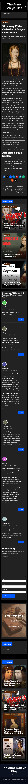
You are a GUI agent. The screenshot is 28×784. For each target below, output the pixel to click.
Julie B (4, 307)
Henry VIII (6, 206)
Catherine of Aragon (19, 36)
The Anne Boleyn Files (14, 6)
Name (4, 579)
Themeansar (14, 782)
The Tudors (7, 667)
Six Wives (5, 22)
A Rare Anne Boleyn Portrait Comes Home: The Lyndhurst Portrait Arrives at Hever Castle (13, 732)
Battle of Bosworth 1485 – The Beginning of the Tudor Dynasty (14, 683)
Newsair (22, 779)
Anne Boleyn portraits (10, 718)
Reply (21, 319)
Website (4, 589)
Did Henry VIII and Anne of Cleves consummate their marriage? (13, 226)
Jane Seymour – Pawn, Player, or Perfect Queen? (13, 284)
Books (6, 739)
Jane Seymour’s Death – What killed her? (13, 255)
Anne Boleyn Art (9, 715)
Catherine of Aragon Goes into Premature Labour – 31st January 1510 (13, 140)
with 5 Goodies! (14, 626)
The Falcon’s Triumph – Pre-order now (13, 756)
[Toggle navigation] (2, 6)
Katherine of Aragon (8, 39)
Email (4, 584)
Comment (5, 556)
